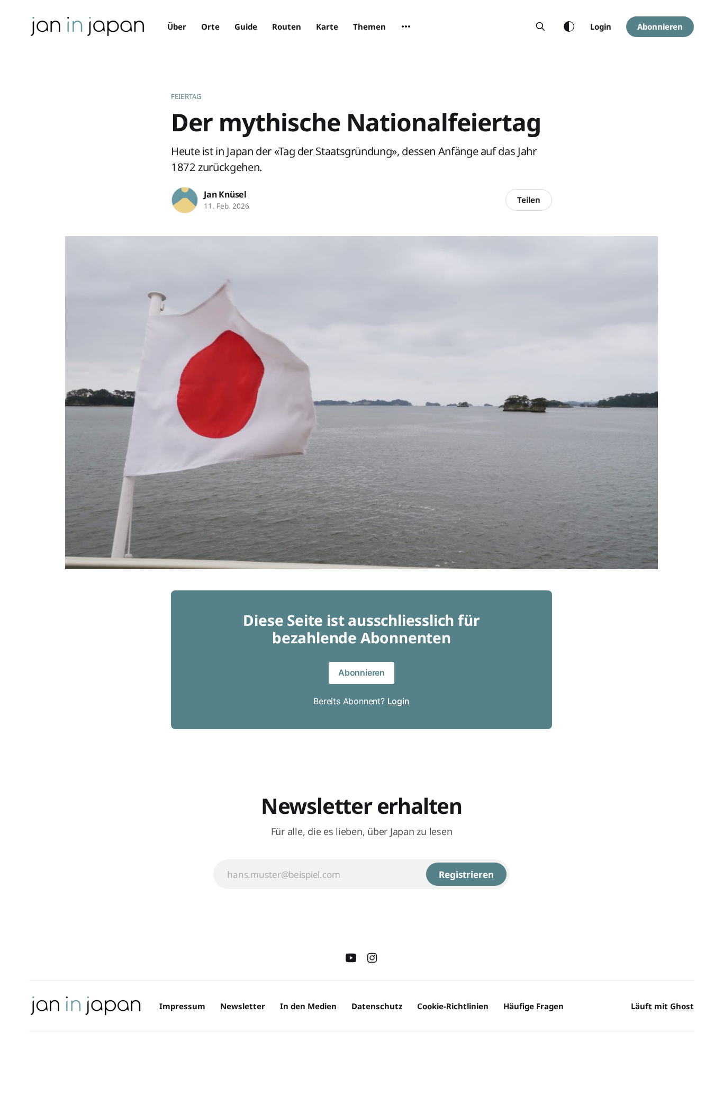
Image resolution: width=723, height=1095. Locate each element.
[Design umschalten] (569, 26)
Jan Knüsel (225, 194)
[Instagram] (372, 958)
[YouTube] (351, 958)
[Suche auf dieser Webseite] (540, 26)
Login (600, 26)
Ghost (682, 1006)
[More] (405, 26)
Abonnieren (660, 26)
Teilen (528, 199)
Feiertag (186, 96)
